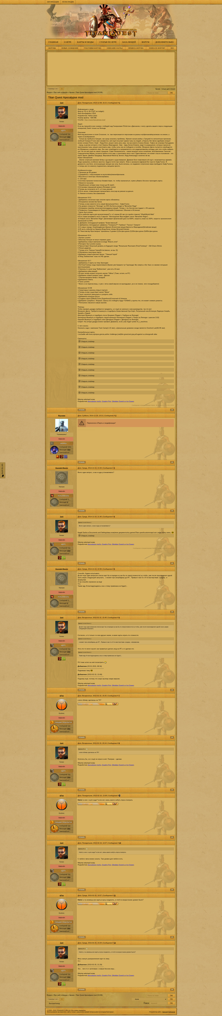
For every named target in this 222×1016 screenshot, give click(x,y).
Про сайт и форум (61, 92)
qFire (62, 696)
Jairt (61, 103)
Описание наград (115, 48)
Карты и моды (85, 42)
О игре (67, 42)
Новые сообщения (70, 48)
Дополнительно (164, 42)
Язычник (61, 416)
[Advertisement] (111, 69)
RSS (172, 48)
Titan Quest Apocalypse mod (86, 92)
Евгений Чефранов (168, 1012)
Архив (71, 92)
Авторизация (53, 2)
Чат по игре (2, 469)
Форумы (52, 48)
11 (115, 895)
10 (120, 843)
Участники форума (92, 48)
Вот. (79, 961)
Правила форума (135, 48)
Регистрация (68, 2)
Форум (145, 42)
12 (115, 943)
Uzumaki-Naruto (61, 468)
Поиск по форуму (157, 48)
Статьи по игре (108, 42)
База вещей (129, 42)
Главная (53, 42)
